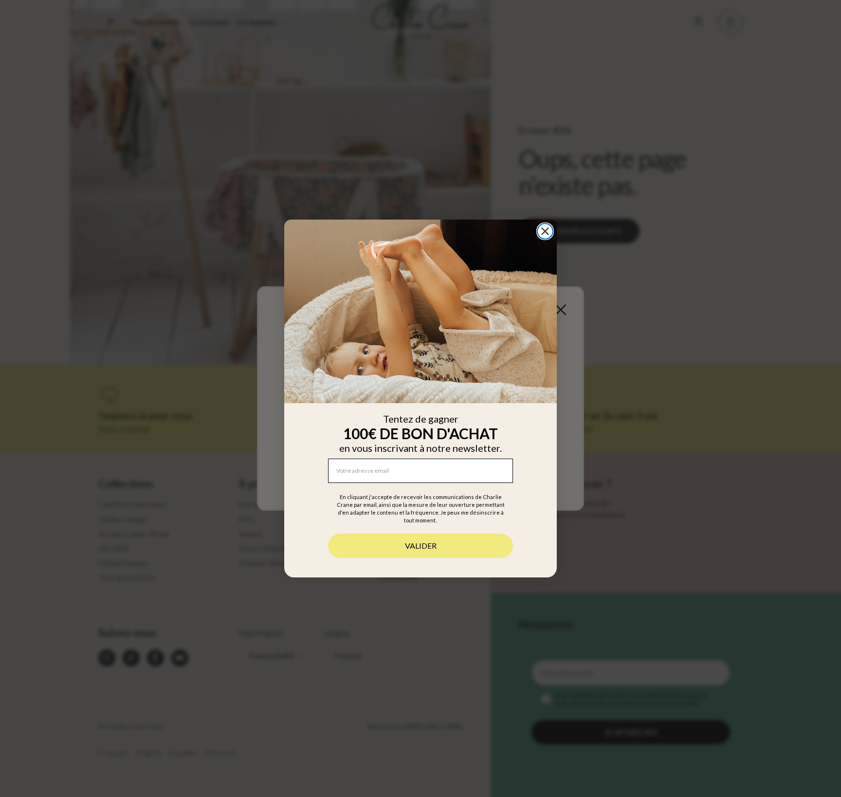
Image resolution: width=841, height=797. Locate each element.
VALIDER (421, 545)
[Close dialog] (545, 231)
